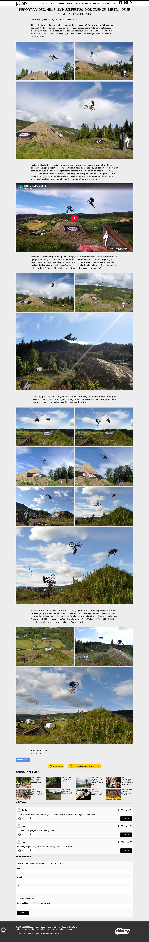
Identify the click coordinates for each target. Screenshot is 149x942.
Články (45, 3)
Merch (61, 3)
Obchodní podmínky (37, 929)
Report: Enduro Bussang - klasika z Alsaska (66, 779)
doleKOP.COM (21, 927)
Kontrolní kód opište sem (33, 903)
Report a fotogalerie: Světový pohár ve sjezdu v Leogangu (97, 792)
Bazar (69, 3)
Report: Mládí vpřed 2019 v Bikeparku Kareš (66, 791)
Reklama (96, 3)
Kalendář (86, 3)
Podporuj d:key (22, 929)
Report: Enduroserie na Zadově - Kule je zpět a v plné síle (36, 792)
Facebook (51, 929)
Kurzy (77, 3)
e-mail (19, 877)
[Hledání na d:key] (114, 3)
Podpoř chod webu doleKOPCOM (86, 766)
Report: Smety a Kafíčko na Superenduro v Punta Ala (126, 792)
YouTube (59, 929)
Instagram (69, 929)
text (19, 885)
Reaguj (126, 818)
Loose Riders (23, 760)
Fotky (54, 3)
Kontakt (106, 3)
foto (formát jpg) (27, 898)
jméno (19, 868)
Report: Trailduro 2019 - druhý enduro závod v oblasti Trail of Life (37, 781)
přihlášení (50, 863)
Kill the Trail (20, 934)
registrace (59, 863)
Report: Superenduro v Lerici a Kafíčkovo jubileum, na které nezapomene (127, 781)
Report (61, 19)
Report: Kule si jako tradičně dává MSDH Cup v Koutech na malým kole (97, 781)
